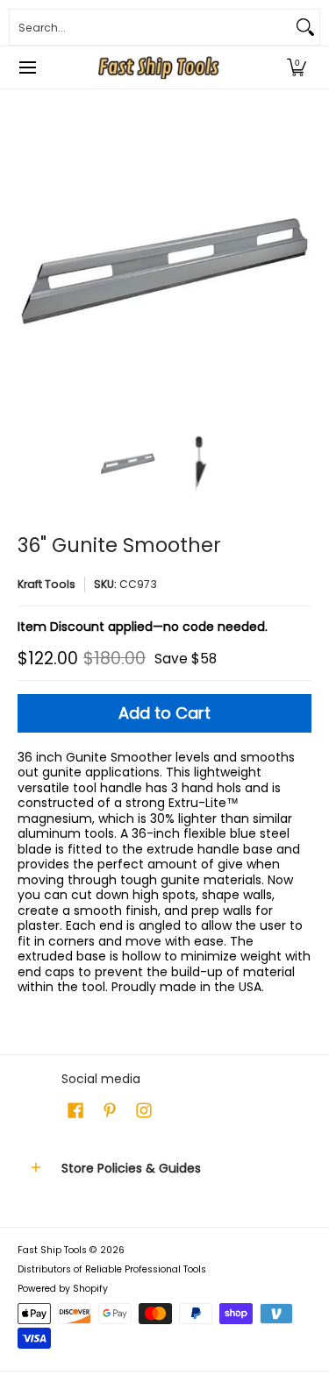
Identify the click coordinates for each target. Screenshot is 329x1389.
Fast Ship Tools (52, 1250)
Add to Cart (164, 713)
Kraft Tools (46, 584)
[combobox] (150, 27)
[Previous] (30, 271)
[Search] (305, 27)
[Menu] (27, 67)
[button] (296, 67)
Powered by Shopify (63, 1288)
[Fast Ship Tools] (158, 67)
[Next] (299, 271)
